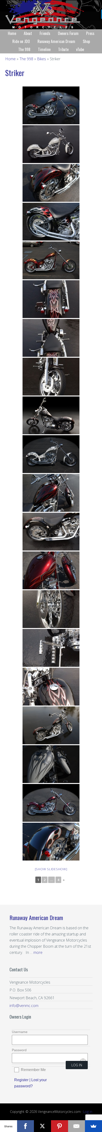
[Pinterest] (59, 1126)
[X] (42, 1126)
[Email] (76, 1126)
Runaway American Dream (36, 917)
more (37, 952)
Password (19, 1050)
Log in (87, 1111)
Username (20, 1032)
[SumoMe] (93, 1126)
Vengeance (51, 14)
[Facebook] (25, 1126)
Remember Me (33, 1070)
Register (21, 1080)
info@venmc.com (23, 1005)
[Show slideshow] (51, 869)
